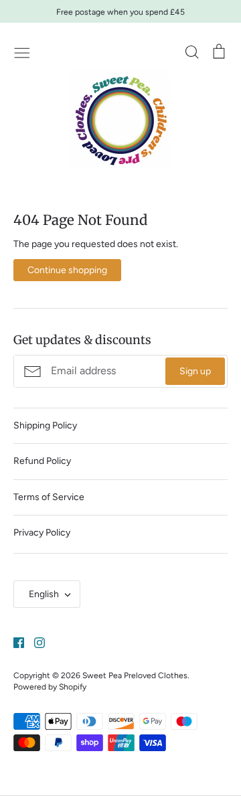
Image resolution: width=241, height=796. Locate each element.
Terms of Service (48, 497)
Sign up (195, 371)
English (44, 594)
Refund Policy (42, 461)
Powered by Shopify (49, 687)
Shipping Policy (45, 425)
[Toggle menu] (22, 51)
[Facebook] (13, 641)
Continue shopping (67, 270)
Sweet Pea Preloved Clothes (134, 675)
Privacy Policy (41, 532)
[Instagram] (34, 641)
